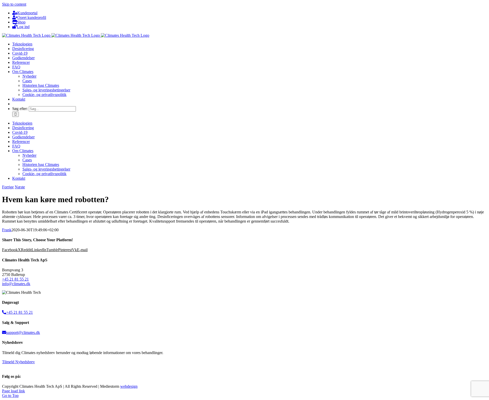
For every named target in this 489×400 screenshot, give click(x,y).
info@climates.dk (16, 284)
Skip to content (14, 4)
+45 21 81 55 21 (15, 279)
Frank (6, 230)
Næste (20, 187)
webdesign (129, 386)
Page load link (13, 391)
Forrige (8, 187)
